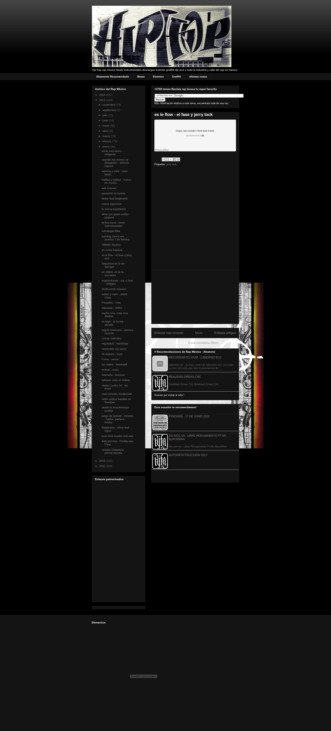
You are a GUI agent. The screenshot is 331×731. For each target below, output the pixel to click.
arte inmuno (109, 188)
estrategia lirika (111, 231)
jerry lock (171, 164)
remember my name (114, 348)
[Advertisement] (195, 297)
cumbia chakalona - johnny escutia (113, 451)
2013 (102, 100)
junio (105, 120)
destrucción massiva (114, 288)
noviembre (109, 104)
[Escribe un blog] (167, 159)
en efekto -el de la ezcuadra (113, 273)
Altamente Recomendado (112, 76)
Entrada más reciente (168, 332)
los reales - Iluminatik (114, 364)
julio (105, 115)
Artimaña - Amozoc (113, 374)
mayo (106, 125)
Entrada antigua (225, 332)
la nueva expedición (114, 208)
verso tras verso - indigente (112, 152)
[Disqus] (195, 219)
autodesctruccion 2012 (188, 455)
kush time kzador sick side (118, 435)
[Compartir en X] (171, 159)
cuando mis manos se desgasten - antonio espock (115, 163)
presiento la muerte (113, 193)
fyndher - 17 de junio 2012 (189, 416)
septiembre (109, 110)
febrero (107, 141)
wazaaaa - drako (112, 307)
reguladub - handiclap (115, 343)
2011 (102, 465)
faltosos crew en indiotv (116, 380)
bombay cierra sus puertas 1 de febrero (115, 238)
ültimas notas (198, 76)
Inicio (198, 332)
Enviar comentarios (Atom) (203, 342)
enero (106, 146)
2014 (102, 94)
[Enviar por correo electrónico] (164, 159)
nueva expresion (112, 203)
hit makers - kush (112, 354)
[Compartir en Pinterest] (178, 159)
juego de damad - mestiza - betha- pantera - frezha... (117, 419)
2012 (102, 460)
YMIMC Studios (111, 244)
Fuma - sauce (110, 359)
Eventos (158, 76)
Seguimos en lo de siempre (113, 265)
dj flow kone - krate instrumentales (113, 224)
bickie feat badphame (115, 198)
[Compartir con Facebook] (174, 159)
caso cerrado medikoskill (117, 393)
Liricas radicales (111, 338)
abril (105, 130)
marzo (106, 136)
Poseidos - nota (111, 302)
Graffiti (176, 76)
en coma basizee (112, 249)
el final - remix (110, 369)
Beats (141, 76)
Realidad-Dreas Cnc (185, 376)
